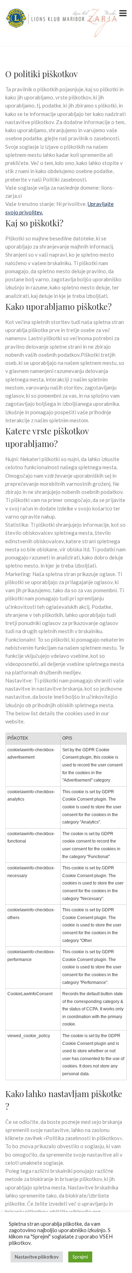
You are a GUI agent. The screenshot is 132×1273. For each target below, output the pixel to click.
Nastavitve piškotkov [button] (37, 1257)
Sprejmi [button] (80, 1257)
